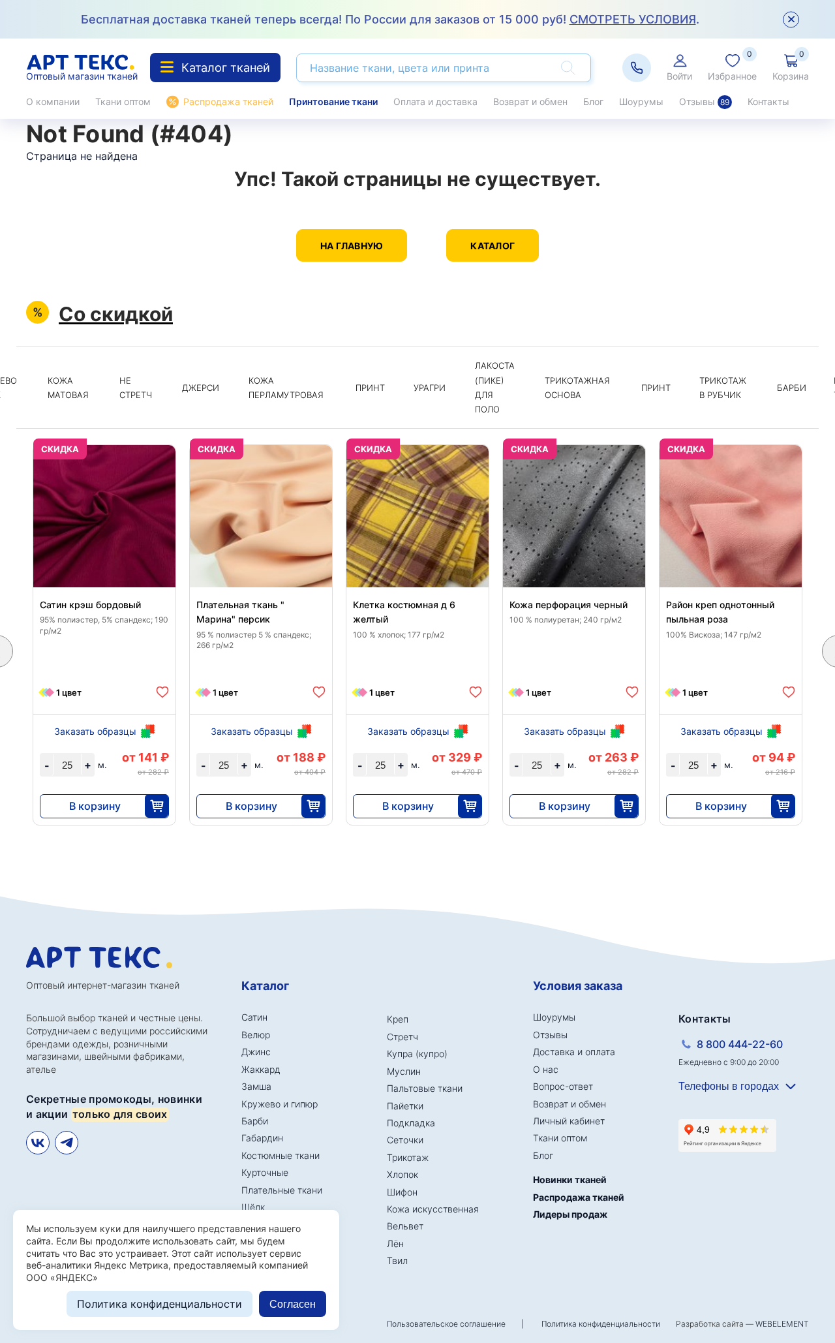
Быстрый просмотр (104, 547)
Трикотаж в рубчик (722, 387)
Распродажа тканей (228, 101)
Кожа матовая (68, 387)
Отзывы (704, 101)
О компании (53, 101)
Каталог (492, 245)
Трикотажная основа (577, 387)
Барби (791, 387)
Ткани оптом (123, 101)
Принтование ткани (333, 101)
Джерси (200, 387)
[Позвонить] (636, 68)
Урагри (430, 387)
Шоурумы (641, 101)
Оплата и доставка (435, 101)
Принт (370, 387)
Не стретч (135, 387)
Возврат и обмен (530, 101)
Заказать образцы (95, 731)
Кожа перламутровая (286, 387)
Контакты (768, 101)
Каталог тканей (225, 67)
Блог (593, 101)
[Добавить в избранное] (162, 692)
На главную (352, 245)
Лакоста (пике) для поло (495, 387)
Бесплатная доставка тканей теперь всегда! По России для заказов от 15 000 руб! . (390, 19)
